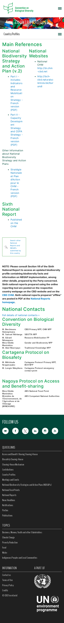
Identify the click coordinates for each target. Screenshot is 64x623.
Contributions (8, 469)
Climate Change (8, 537)
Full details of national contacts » (21, 315)
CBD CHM (8, 295)
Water (4, 552)
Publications (7, 515)
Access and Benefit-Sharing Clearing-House (20, 454)
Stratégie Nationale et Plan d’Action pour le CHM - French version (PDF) (16, 183)
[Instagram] (47, 430)
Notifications (7, 505)
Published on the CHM (16, 223)
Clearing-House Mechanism (13, 464)
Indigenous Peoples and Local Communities (19, 557)
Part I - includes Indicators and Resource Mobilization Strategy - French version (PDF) (17, 93)
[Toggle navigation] (60, 8)
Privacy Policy (8, 585)
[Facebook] (17, 430)
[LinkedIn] (37, 430)
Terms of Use (7, 580)
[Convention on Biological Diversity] (18, 8)
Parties (5, 510)
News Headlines (8, 500)
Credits (5, 590)
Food (4, 547)
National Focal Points (11, 490)
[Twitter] (27, 430)
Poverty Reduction (10, 542)
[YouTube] (7, 430)
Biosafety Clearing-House (12, 459)
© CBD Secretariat (10, 595)
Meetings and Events (10, 480)
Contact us (6, 575)
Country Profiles (12, 34)
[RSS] (57, 431)
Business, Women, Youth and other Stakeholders (22, 532)
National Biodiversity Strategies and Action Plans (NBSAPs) (26, 485)
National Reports (9, 495)
